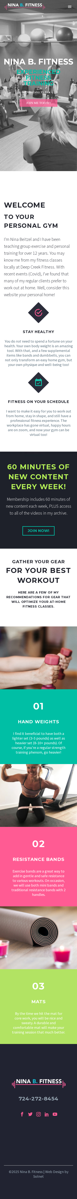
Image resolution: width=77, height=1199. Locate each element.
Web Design (54, 1171)
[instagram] (38, 1114)
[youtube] (55, 1114)
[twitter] (30, 1114)
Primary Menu (69, 7)
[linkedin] (46, 1114)
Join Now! (38, 531)
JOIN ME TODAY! (38, 103)
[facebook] (22, 1114)
